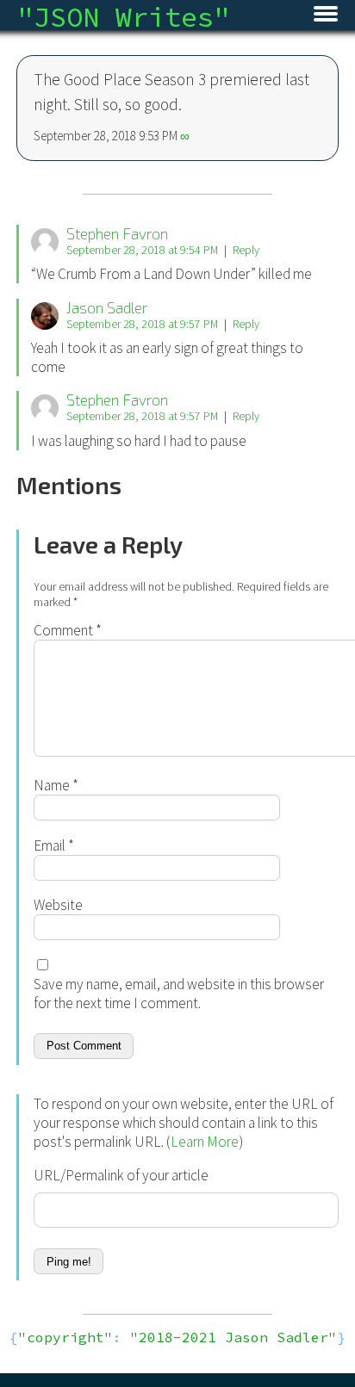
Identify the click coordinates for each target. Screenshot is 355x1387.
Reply (246, 249)
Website (58, 904)
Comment (68, 630)
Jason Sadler (106, 307)
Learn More (205, 1141)
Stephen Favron (117, 233)
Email (54, 845)
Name (56, 785)
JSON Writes (124, 17)
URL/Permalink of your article (121, 1175)
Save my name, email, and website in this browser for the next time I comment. (179, 993)
